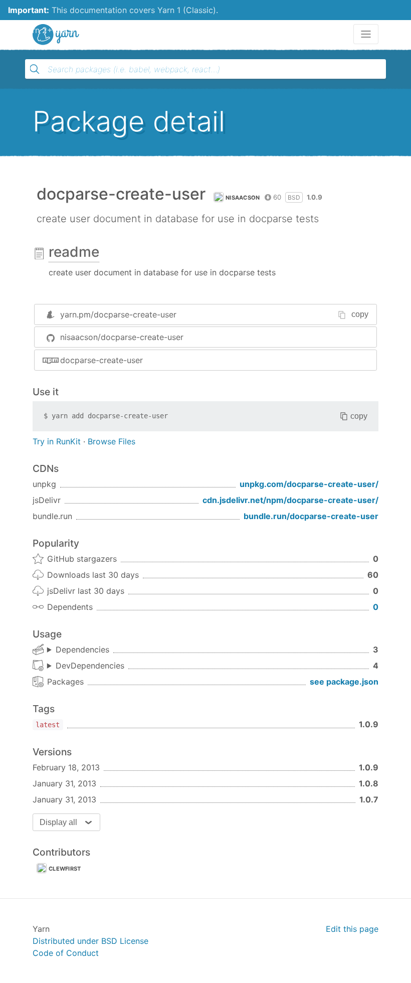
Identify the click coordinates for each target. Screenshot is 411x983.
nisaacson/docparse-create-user (121, 337)
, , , (85, 666)
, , (78, 650)
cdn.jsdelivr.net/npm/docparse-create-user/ (290, 500)
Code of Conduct (66, 953)
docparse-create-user (101, 360)
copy (359, 314)
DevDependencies (90, 666)
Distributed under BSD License (90, 941)
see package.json (344, 682)
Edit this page (352, 929)
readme (74, 251)
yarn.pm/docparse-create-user (118, 314)
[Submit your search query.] (35, 69)
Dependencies (82, 649)
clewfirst (65, 868)
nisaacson (243, 197)
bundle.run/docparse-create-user (311, 516)
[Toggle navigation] (365, 34)
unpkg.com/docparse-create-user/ (309, 484)
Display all (58, 822)
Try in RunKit (57, 441)
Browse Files (111, 441)
